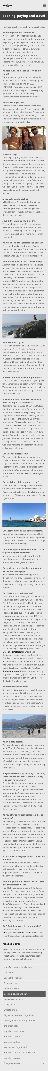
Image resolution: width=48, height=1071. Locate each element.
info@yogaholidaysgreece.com (16, 932)
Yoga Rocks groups (13, 1036)
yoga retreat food (12, 1042)
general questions (12, 988)
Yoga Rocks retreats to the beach (19, 1052)
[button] (44, 6)
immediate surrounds (14, 999)
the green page (11, 1025)
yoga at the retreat (13, 978)
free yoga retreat (12, 1063)
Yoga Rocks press (12, 1058)
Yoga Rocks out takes (14, 1031)
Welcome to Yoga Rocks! (15, 1047)
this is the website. (11, 671)
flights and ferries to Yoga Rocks (19, 1015)
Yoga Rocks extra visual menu (18, 967)
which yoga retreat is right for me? (20, 1020)
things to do (9, 1004)
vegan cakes (10, 972)
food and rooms (11, 983)
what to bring (10, 1009)
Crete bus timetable (11, 651)
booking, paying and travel (16, 994)
